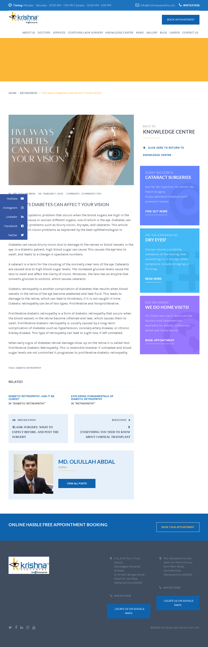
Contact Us (190, 32)
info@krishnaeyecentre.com (158, 5)
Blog (163, 32)
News (140, 32)
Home (12, 93)
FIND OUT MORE (156, 211)
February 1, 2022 (53, 193)
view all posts (77, 483)
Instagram (10, 208)
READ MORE (153, 279)
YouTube (12, 198)
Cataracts (122, 264)
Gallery (151, 32)
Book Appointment (180, 19)
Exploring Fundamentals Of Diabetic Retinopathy (92, 398)
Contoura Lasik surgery (85, 32)
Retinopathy (28, 93)
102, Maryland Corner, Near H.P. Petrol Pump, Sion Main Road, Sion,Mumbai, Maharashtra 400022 (178, 566)
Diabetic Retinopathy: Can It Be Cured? (31, 398)
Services (59, 32)
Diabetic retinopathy (28, 367)
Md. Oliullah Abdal (24, 193)
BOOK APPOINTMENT (160, 340)
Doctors (44, 32)
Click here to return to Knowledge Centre (163, 151)
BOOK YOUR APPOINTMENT (177, 527)
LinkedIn (11, 217)
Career (174, 32)
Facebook (10, 226)
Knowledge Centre (119, 32)
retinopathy (30, 303)
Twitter (12, 235)
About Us (28, 32)
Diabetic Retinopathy (42, 348)
